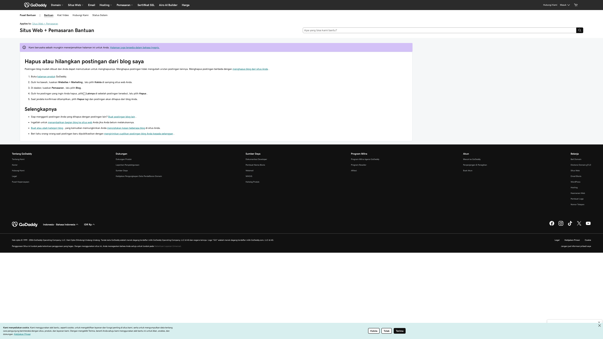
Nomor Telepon (577, 204)
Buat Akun (467, 171)
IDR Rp (88, 224)
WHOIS (249, 176)
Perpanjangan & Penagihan (475, 165)
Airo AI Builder (168, 5)
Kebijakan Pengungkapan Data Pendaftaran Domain (139, 176)
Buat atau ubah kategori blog (47, 128)
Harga (185, 5)
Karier (15, 165)
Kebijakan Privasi (572, 240)
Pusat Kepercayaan (20, 182)
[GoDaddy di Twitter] (579, 225)
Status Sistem (100, 15)
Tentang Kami (18, 159)
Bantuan (48, 15)
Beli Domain (576, 159)
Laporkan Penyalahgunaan (127, 165)
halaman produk (46, 76)
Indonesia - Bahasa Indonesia (59, 224)
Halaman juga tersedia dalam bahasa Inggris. (135, 47)
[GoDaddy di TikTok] (570, 225)
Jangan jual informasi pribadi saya (576, 246)
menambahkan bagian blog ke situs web (70, 122)
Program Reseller (358, 165)
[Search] (579, 30)
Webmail (249, 171)
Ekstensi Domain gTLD (581, 165)
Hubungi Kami (81, 15)
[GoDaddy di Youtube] (588, 225)
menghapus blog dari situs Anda (250, 69)
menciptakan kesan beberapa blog (126, 128)
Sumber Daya (122, 171)
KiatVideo (63, 15)
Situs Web (575, 171)
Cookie (588, 240)
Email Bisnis (576, 176)
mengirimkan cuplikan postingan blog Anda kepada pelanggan (138, 133)
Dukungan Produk (124, 159)
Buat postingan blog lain (121, 116)
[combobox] (439, 30)
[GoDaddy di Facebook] (552, 225)
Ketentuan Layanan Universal (167, 246)
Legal (14, 176)
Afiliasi (354, 171)
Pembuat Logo (577, 199)
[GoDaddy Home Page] (25, 224)
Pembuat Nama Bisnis (255, 165)
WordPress (575, 182)
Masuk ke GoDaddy (472, 159)
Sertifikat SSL (146, 5)
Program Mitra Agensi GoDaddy (365, 159)
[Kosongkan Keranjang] (576, 5)
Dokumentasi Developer (256, 159)
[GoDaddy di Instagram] (561, 225)
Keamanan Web (578, 193)
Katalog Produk (252, 182)
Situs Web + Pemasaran (45, 23)
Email (91, 5)
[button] (599, 322)
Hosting (574, 187)
